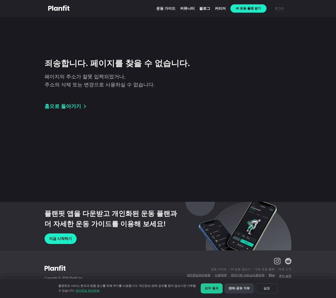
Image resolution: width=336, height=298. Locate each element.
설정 (267, 288)
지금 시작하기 (60, 239)
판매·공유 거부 (239, 288)
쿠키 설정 (285, 275)
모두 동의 (212, 288)
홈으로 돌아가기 (63, 106)
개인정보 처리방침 (87, 290)
